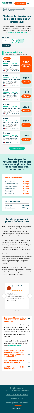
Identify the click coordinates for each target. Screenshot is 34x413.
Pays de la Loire (10, 208)
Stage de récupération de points (16, 9)
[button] (31, 3)
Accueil (5, 9)
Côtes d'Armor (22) (11, 184)
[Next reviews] (30, 296)
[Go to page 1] (15, 310)
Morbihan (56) (10, 181)
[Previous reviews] (4, 296)
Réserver (26, 66)
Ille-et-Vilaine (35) (11, 188)
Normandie (8, 205)
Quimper (11, 32)
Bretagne (5, 10)
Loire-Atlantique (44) (12, 186)
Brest (25, 32)
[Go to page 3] (18, 310)
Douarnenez (19, 32)
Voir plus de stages (17, 148)
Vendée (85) (9, 191)
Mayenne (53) (9, 193)
